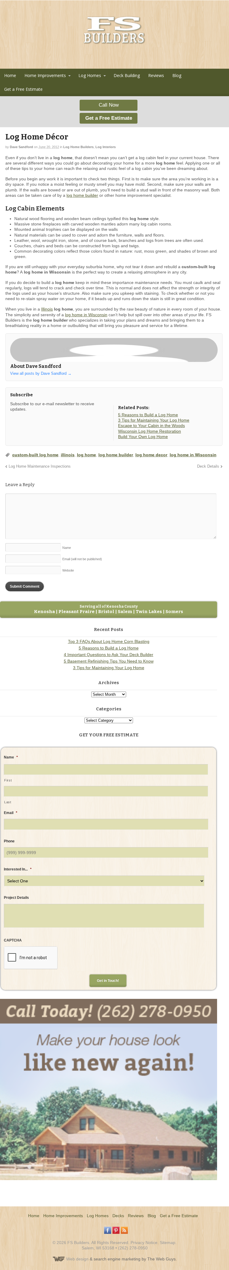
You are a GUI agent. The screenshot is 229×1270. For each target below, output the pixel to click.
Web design (77, 1259)
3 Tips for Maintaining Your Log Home (108, 667)
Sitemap (167, 1242)
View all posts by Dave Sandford (41, 373)
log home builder (82, 195)
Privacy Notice (144, 1242)
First (8, 780)
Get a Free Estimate (23, 89)
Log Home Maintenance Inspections (40, 466)
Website (68, 570)
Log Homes (89, 75)
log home (86, 454)
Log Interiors (105, 147)
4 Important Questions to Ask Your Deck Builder (108, 654)
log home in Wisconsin (86, 314)
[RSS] (14, 420)
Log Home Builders (78, 147)
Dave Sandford (21, 147)
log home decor (151, 454)
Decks (118, 1215)
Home (10, 75)
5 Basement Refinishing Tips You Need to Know (109, 661)
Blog (176, 75)
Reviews (156, 75)
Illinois (47, 309)
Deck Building (127, 75)
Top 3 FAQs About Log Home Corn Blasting (108, 641)
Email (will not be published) (82, 559)
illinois (68, 454)
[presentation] (31, 958)
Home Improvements (45, 75)
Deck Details (208, 466)
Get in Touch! (108, 981)
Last (7, 802)
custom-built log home (35, 454)
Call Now (109, 105)
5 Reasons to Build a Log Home (109, 648)
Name (66, 547)
